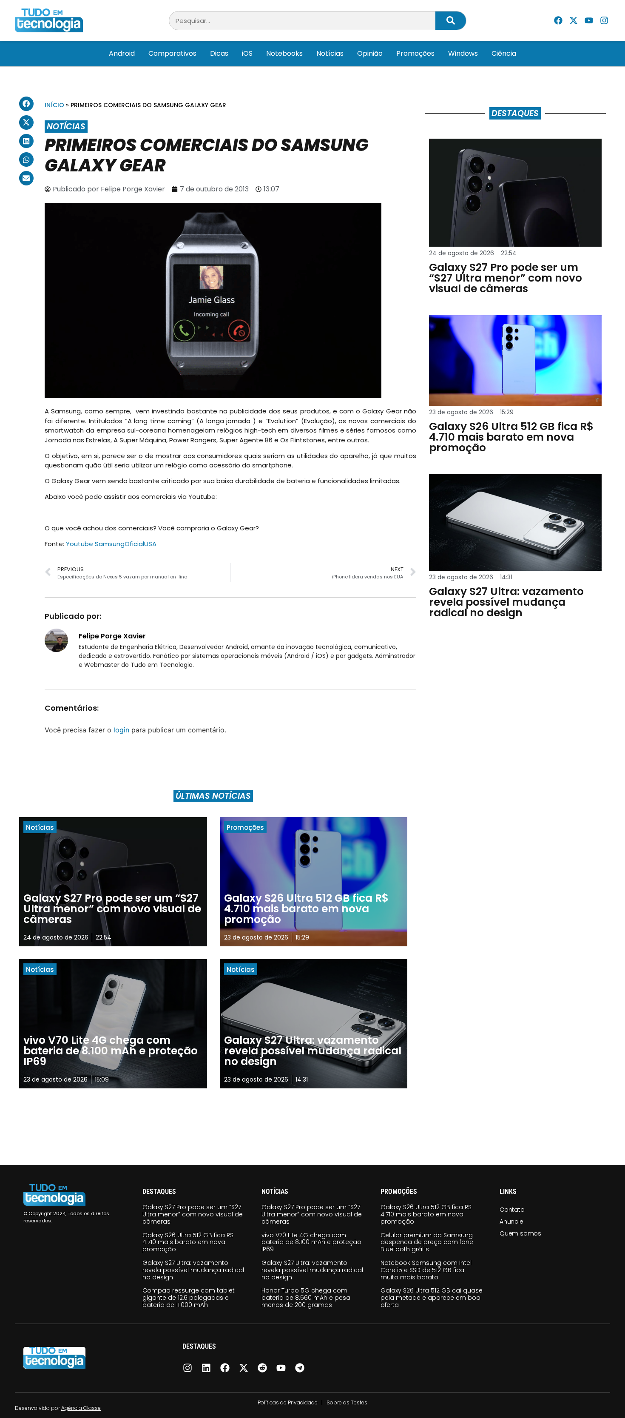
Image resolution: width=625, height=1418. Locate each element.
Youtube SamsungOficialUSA (111, 543)
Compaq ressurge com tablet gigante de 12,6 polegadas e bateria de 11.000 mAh (188, 1297)
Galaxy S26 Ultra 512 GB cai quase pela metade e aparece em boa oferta (432, 1297)
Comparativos (172, 53)
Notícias (330, 53)
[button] (26, 104)
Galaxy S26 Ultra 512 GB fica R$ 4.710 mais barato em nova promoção (187, 1242)
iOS (247, 53)
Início (54, 105)
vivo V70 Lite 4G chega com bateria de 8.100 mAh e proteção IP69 (311, 1242)
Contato (512, 1209)
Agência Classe (81, 1408)
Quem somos (520, 1233)
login (121, 730)
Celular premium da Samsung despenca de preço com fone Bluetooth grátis (427, 1242)
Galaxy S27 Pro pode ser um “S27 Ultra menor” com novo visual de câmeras (192, 1214)
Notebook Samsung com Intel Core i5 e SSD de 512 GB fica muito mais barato (426, 1270)
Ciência (503, 53)
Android (122, 53)
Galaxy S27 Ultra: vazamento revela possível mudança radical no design (193, 1270)
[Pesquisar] (450, 20)
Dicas (219, 53)
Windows (463, 53)
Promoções (415, 53)
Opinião (370, 53)
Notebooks (284, 53)
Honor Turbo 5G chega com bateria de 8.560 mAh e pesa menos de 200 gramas (305, 1297)
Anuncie (511, 1221)
